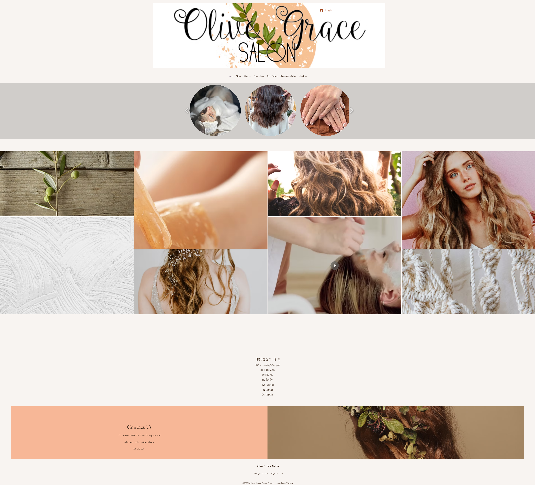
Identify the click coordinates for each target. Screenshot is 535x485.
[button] (215, 110)
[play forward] (351, 110)
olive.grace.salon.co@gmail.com (139, 442)
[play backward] (187, 110)
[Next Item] (530, 233)
